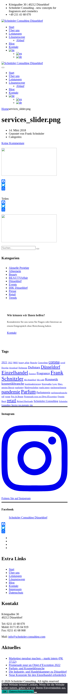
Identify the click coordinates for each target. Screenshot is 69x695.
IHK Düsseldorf (18, 287)
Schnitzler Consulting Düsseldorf (28, 517)
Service (14, 405)
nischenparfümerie (58, 388)
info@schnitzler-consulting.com (26, 636)
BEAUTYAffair (18, 277)
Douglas (4, 368)
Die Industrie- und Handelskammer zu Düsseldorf (38, 671)
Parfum (28, 391)
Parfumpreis (43, 392)
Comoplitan (43, 363)
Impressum (15, 589)
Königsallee (47, 384)
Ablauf (20, 40)
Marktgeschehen (31, 388)
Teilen (5, 198)
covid (62, 363)
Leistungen (15, 33)
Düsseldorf (15, 281)
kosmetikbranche (12, 383)
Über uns (14, 30)
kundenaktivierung (33, 384)
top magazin (23, 405)
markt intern (44, 388)
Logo (54, 384)
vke (31, 405)
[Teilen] (34, 188)
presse (7, 397)
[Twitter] (34, 185)
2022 (10, 363)
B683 (15, 363)
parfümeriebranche (59, 393)
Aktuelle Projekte (19, 267)
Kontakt (13, 46)
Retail (12, 294)
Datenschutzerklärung (21, 691)
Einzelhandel (14, 372)
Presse (12, 291)
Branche (33, 363)
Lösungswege (17, 37)
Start (11, 27)
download (13, 368)
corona (54, 362)
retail (11, 400)
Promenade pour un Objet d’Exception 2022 (34, 665)
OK (4, 691)
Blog (12, 43)
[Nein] (35, 692)
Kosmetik (51, 379)
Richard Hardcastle (25, 401)
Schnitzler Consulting (46, 401)
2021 (4, 362)
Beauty (13, 274)
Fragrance (43, 373)
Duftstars (34, 367)
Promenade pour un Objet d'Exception (40, 397)
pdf (2, 397)
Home (5, 108)
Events (13, 284)
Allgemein (15, 271)
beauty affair (24, 363)
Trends (13, 297)
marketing (19, 388)
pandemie (10, 391)
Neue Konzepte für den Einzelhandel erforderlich (37, 675)
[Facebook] (34, 181)
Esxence (32, 374)
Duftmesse (22, 368)
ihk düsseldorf (30, 380)
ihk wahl (40, 380)
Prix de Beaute (17, 397)
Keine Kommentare (12, 143)
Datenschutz (16, 592)
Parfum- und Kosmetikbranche (27, 668)
